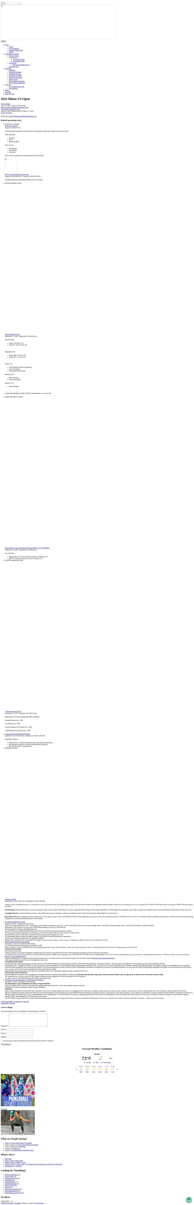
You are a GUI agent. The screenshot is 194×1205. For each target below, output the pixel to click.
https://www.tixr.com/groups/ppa (15, 956)
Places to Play (9, 1185)
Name (3, 1029)
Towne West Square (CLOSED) (21, 1143)
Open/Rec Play (14, 67)
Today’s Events (14, 56)
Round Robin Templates (16, 81)
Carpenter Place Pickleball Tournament (17, 734)
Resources (8, 68)
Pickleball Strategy (11, 1184)
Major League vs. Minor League (15, 1162)
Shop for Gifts (9, 94)
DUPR (11, 52)
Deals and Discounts (15, 77)
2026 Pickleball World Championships (17, 942)
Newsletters (8, 1180)
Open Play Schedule (15, 76)
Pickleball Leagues (15, 74)
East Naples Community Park (10, 109)
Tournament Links (19, 59)
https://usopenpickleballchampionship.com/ (14, 107)
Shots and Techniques (12, 1189)
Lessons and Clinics (11, 1178)
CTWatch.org (39, 1203)
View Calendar (5, 104)
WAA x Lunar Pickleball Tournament (17, 174)
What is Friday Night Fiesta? (14, 1161)
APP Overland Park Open (13, 711)
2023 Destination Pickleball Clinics (22, 1150)
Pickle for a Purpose (11, 126)
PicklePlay (12, 70)
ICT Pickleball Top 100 (16, 87)
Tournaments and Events (13, 1193)
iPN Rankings (13, 88)
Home (7, 45)
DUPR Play (13, 63)
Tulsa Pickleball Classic (12, 334)
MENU (3, 41)
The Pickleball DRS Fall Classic (15, 922)
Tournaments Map (19, 61)
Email (3, 1033)
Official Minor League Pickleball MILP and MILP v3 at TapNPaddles (27, 548)
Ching (7, 1143)
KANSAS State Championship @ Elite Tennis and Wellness (24, 980)
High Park (8, 1159)
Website (3, 1037)
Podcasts (7, 1187)
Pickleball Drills (10, 1182)
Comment (4, 1026)
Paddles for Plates (10, 899)
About (11, 47)
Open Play (22, 1147)
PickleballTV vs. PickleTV (13, 1166)
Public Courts (13, 79)
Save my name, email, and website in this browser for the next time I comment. (28, 1041)
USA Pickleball (14, 48)
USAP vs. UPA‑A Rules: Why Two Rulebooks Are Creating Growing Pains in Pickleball (33, 1164)
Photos (7, 90)
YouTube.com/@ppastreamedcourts (103, 958)
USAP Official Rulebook (17, 83)
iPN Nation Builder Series (21, 65)
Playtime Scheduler (15, 72)
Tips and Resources (11, 1191)
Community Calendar (12, 54)
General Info (9, 1176)
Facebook (8, 92)
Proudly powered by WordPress (11, 1203)
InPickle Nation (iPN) (16, 50)
